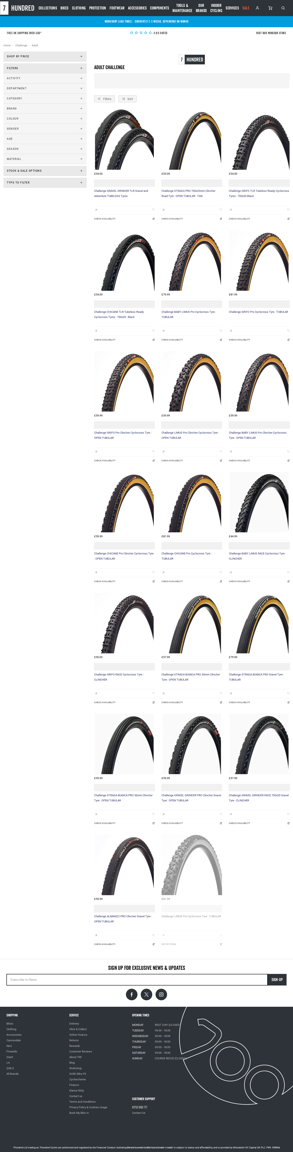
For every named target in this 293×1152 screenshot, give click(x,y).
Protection (97, 8)
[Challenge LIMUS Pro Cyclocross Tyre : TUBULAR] (192, 864)
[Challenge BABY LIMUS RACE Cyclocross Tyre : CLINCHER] (259, 502)
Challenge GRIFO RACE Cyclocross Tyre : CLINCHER (118, 677)
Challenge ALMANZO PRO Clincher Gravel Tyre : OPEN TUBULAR (123, 919)
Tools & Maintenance (182, 8)
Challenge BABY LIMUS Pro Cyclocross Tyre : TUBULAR (189, 314)
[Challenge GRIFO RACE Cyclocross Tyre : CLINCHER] (124, 623)
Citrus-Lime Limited (160, 1147)
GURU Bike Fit (77, 1073)
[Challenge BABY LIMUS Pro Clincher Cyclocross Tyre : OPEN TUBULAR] (259, 381)
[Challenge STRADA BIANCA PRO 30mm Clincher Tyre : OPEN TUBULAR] (192, 623)
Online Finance (78, 1034)
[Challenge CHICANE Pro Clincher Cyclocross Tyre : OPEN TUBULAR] (124, 502)
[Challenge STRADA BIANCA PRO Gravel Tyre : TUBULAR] (259, 623)
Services (232, 8)
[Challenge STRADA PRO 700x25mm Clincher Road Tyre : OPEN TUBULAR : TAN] (192, 139)
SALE (245, 8)
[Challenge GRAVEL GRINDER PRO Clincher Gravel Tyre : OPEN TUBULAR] (192, 744)
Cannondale (13, 1040)
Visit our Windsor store (271, 33)
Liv (8, 1062)
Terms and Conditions (82, 1101)
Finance (74, 1085)
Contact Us (138, 1112)
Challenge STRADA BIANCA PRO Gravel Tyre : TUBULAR (256, 677)
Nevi (9, 1046)
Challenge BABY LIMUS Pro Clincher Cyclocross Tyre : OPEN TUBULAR (258, 435)
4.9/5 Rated (160, 33)
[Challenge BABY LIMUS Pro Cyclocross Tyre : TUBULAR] (192, 260)
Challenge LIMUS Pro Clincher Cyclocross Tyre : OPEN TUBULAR (190, 435)
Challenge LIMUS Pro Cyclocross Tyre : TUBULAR (191, 916)
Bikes (64, 8)
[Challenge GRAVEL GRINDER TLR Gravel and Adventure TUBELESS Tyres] (124, 139)
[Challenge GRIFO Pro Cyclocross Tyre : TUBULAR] (259, 260)
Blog (72, 1062)
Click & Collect (78, 1029)
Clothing (79, 8)
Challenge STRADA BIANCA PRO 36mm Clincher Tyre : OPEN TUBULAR (123, 798)
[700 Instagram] (161, 994)
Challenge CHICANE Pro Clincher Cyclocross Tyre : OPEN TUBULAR (124, 556)
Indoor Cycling (216, 8)
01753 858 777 (139, 1107)
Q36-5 (10, 1068)
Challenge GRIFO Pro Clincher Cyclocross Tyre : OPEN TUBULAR (122, 435)
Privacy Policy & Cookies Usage (88, 1107)
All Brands (12, 1073)
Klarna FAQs (76, 1090)
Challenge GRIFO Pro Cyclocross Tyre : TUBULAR (258, 311)
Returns (74, 1040)
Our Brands (201, 8)
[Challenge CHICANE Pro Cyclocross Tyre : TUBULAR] (192, 502)
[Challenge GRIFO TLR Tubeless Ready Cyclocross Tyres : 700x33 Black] (259, 139)
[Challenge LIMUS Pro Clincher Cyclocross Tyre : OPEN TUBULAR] (192, 381)
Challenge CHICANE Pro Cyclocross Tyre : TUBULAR (187, 556)
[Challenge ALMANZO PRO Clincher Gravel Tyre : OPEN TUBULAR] (124, 864)
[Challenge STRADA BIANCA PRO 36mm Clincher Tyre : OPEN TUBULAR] (124, 744)
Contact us (75, 1096)
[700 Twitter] (146, 994)
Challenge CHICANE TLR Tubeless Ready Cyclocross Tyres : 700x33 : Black (119, 314)
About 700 (75, 1057)
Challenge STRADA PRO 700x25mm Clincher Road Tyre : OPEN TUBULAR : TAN (188, 193)
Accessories (137, 8)
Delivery (74, 1023)
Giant (9, 1057)
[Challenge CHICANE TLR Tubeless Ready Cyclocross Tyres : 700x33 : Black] (124, 260)
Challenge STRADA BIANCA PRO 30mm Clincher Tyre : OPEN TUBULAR (191, 677)
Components (159, 8)
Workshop (75, 1068)
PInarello (11, 1051)
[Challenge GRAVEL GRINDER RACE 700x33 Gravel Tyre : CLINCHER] (259, 744)
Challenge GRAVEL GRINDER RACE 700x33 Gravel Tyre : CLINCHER (259, 798)
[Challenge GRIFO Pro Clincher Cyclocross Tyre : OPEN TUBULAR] (124, 381)
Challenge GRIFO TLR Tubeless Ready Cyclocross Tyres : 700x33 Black (259, 193)
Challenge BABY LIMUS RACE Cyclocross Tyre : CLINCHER (257, 556)
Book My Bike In (79, 1112)
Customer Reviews (80, 1051)
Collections (48, 8)
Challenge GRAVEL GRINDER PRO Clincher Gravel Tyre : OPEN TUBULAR (191, 798)
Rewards (74, 1046)
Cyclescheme (77, 1079)
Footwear (117, 8)
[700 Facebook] (131, 994)
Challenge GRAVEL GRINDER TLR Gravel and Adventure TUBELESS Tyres (121, 193)
